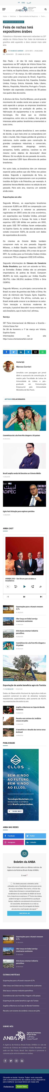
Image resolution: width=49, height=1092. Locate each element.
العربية (29, 3)
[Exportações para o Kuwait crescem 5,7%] (8, 609)
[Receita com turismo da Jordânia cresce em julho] (8, 721)
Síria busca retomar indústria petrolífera (18, 991)
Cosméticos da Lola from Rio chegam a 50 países (21, 435)
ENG (23, 3)
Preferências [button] (9, 1087)
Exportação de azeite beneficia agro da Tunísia (24, 685)
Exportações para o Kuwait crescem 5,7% (19, 981)
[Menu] (3, 9)
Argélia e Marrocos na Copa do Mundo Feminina (21, 1006)
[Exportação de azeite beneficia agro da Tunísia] (24, 668)
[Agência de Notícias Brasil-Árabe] (25, 9)
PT (19, 3)
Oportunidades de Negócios (13, 22)
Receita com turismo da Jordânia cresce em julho (21, 1011)
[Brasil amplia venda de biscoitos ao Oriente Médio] (24, 456)
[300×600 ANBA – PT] (24, 785)
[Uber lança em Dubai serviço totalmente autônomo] (8, 621)
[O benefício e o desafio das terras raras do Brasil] (8, 732)
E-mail (24, 875)
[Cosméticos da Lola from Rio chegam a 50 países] (24, 418)
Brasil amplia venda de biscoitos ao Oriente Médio (22, 473)
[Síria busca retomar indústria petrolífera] (8, 633)
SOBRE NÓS (8, 1026)
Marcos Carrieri (17, 51)
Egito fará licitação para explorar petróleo (18, 511)
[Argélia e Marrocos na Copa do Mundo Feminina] (8, 710)
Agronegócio (8, 679)
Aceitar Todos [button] (22, 1086)
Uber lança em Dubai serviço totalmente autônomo (22, 986)
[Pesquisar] (45, 9)
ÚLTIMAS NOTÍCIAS (11, 975)
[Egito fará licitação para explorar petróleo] (24, 494)
